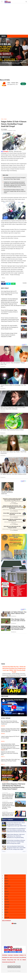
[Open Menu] (2, 1)
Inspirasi (6, 891)
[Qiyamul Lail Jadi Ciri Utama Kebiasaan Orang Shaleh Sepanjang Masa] (24, 754)
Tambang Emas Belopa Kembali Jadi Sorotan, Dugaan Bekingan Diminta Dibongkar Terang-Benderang (8, 805)
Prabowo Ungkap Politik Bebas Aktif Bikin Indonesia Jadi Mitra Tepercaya (12, 520)
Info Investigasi (18, 971)
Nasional (6, 899)
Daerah (6, 878)
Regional (6, 912)
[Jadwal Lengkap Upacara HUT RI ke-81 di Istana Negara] (24, 739)
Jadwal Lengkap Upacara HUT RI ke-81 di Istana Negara (10, 737)
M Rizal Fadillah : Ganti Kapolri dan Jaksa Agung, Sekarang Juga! (12, 514)
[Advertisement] (14, 20)
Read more (16, 503)
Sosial (5, 119)
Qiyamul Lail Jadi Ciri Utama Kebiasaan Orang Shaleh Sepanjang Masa (9, 753)
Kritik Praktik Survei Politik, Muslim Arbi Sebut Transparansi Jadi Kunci (12, 527)
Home (2, 119)
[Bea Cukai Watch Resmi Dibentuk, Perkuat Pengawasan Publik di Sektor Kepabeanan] (24, 723)
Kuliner (6, 896)
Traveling (6, 917)
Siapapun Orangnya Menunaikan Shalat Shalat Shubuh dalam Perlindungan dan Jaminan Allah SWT (10, 730)
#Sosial (3, 277)
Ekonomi (6, 883)
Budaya (6, 875)
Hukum (5, 888)
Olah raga (6, 901)
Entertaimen (7, 886)
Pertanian (6, 907)
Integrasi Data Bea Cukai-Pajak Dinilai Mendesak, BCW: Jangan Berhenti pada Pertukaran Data (8, 796)
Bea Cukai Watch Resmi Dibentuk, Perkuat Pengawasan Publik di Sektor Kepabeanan (10, 722)
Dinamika (6, 880)
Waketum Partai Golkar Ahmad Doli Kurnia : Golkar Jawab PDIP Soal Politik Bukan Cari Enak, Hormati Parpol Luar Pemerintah (12, 507)
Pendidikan (6, 904)
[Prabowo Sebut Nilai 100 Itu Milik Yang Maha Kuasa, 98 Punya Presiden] (24, 762)
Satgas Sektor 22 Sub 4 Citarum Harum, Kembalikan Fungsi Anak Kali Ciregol (13, 124)
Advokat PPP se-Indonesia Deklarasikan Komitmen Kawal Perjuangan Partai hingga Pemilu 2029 (12, 499)
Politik (6, 909)
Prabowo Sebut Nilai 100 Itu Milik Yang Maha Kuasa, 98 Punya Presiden (10, 760)
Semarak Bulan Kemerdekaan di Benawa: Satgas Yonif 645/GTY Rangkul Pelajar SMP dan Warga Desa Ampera (14, 191)
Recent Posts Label (14, 532)
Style (5, 914)
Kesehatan (6, 893)
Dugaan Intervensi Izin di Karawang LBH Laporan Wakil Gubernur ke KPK (8, 814)
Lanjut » (24, 851)
